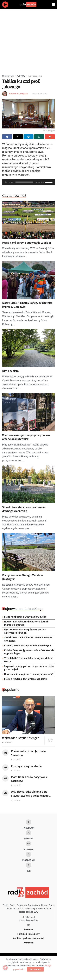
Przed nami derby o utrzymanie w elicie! (26, 242)
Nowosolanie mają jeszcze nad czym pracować (28, 674)
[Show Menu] (53, 4)
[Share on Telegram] (28, 136)
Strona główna (8, 76)
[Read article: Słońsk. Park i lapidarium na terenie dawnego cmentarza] (28, 484)
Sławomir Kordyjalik (18, 93)
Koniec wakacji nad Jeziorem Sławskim (28, 753)
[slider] (49, 182)
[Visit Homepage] (30, 4)
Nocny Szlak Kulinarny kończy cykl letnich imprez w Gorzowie (27, 305)
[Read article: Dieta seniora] (28, 348)
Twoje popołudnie (35, 76)
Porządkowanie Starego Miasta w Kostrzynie (22, 577)
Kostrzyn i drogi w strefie (26, 766)
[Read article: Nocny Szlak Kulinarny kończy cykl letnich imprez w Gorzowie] (28, 280)
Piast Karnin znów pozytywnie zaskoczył (29, 779)
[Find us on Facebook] (28, 822)
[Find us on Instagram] (28, 854)
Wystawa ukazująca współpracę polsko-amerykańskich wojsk (26, 437)
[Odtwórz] (6, 182)
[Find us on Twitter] (28, 832)
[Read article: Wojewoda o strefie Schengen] (28, 715)
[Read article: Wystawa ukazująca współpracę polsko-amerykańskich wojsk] (28, 412)
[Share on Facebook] (7, 136)
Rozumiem (35, 969)
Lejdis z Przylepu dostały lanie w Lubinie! (26, 679)
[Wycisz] (42, 182)
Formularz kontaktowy (28, 933)
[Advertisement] (28, 40)
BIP (28, 924)
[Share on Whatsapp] (39, 136)
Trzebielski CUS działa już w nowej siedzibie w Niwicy (28, 660)
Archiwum (28, 942)
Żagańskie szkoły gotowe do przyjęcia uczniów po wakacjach (29, 668)
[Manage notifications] (5, 967)
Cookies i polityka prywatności (28, 938)
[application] (28, 182)
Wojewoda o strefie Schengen (20, 738)
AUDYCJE (21, 76)
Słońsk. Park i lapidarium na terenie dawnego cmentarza (23, 509)
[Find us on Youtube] (28, 843)
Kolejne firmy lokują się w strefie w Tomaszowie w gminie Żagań (29, 652)
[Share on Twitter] (18, 136)
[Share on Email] (50, 136)
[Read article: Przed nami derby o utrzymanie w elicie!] (28, 220)
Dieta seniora (10, 371)
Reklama (28, 929)
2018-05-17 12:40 (39, 93)
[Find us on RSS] (28, 865)
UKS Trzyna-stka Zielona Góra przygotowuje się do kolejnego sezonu (30, 794)
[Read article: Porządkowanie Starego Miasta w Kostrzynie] (28, 552)
